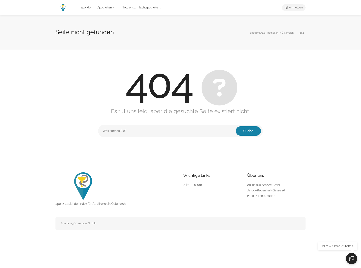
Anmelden (295, 7)
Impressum (194, 185)
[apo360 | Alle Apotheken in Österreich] (63, 8)
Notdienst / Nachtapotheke (140, 7)
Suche (248, 131)
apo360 (86, 7)
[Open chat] (351, 258)
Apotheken (104, 7)
